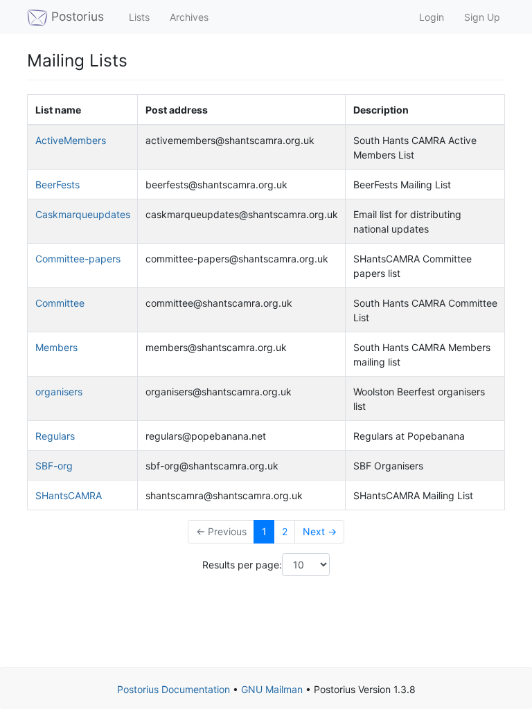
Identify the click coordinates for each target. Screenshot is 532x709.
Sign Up (480, 17)
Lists (138, 17)
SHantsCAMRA (68, 495)
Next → (320, 531)
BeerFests (57, 184)
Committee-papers (78, 258)
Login (430, 17)
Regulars (55, 436)
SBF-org (54, 466)
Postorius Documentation (173, 689)
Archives (188, 17)
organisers (58, 391)
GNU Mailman (272, 689)
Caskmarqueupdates (82, 214)
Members (56, 347)
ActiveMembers (70, 140)
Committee (60, 303)
